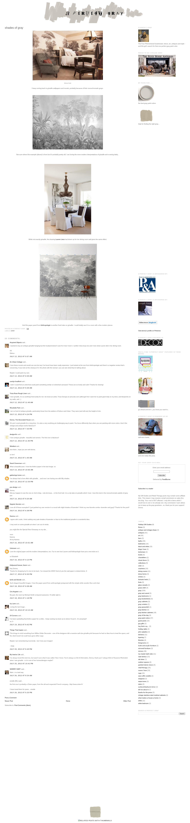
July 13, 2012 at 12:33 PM (21, 482)
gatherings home (16, 475)
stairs (140, 684)
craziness (141, 568)
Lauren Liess (60, 239)
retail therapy (142, 668)
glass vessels (142, 585)
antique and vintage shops (147, 530)
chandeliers (142, 557)
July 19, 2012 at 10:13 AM (21, 610)
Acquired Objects (16, 342)
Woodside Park (15, 408)
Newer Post (9, 701)
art (139, 535)
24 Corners (14, 615)
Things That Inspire (16, 630)
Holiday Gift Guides (145, 524)
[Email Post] (27, 328)
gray (13, 330)
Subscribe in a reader (145, 488)
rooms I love (142, 670)
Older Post (127, 701)
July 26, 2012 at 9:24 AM (21, 675)
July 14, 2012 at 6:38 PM (21, 510)
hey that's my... (143, 626)
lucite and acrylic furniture (147, 645)
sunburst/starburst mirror (146, 687)
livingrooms (142, 643)
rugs (139, 673)
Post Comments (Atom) (22, 705)
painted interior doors (145, 665)
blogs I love (142, 549)
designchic (13, 434)
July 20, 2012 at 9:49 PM (21, 649)
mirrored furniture (144, 648)
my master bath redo (145, 654)
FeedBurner (166, 479)
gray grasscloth (143, 607)
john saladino (142, 632)
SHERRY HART (15, 669)
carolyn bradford (15, 381)
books (140, 555)
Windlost (13, 446)
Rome (140, 527)
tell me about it (143, 690)
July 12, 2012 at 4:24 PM (21, 414)
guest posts (142, 621)
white (140, 701)
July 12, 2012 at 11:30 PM (21, 441)
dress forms (142, 574)
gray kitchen (142, 610)
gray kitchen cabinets (145, 612)
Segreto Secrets (15, 504)
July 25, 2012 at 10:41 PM (21, 663)
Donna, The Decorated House (20, 420)
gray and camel (143, 593)
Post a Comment (10, 698)
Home (68, 701)
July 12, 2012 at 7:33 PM (21, 429)
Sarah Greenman (16, 463)
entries (140, 577)
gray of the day (143, 615)
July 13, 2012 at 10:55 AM (21, 470)
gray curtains (142, 604)
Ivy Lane (13, 603)
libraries (141, 640)
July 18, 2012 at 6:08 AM (21, 586)
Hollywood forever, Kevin (18, 565)
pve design (13, 487)
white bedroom (143, 703)
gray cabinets (143, 601)
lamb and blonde (15, 580)
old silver (141, 659)
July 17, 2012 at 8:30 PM (21, 574)
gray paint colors (144, 618)
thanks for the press (145, 692)
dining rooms (142, 571)
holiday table (142, 629)
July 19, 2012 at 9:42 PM (21, 624)
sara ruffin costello (144, 676)
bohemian (141, 552)
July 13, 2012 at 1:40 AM (21, 458)
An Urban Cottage (16, 362)
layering (141, 637)
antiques (141, 533)
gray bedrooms (143, 596)
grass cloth (142, 588)
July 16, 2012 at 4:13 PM (21, 560)
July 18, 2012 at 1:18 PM (21, 598)
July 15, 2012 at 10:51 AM (21, 543)
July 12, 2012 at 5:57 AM (21, 356)
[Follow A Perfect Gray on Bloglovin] (147, 323)
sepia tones (142, 681)
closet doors (142, 560)
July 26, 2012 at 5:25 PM (21, 692)
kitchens (141, 634)
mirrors (140, 651)
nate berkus (142, 656)
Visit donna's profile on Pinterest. (149, 331)
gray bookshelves (144, 599)
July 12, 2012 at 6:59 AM (21, 376)
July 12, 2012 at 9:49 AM (21, 388)
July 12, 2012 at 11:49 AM (21, 402)
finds (140, 582)
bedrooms (141, 544)
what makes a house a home (148, 698)
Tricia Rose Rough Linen (18, 393)
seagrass (141, 679)
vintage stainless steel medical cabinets (152, 695)
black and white (143, 546)
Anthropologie (46, 325)
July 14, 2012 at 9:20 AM (21, 499)
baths (140, 541)
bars (139, 538)
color (140, 566)
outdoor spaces (143, 662)
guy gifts (141, 623)
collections (141, 563)
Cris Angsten (14, 591)
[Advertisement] (147, 163)
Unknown (13, 548)
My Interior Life (15, 654)
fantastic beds (143, 579)
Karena (12, 516)
